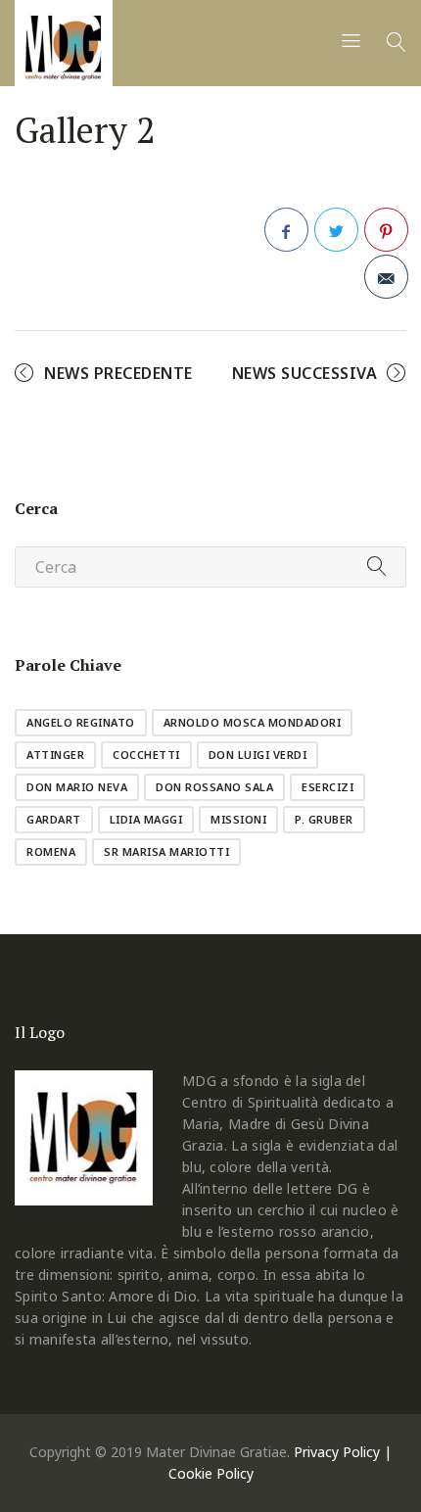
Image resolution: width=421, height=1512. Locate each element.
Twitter (336, 230)
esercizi (327, 787)
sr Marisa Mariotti (166, 851)
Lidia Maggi (146, 819)
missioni (238, 819)
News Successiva (305, 373)
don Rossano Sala (214, 787)
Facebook (286, 230)
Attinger (55, 754)
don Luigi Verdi (258, 754)
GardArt (53, 819)
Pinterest (386, 230)
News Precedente (118, 373)
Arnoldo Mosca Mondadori (253, 722)
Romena (50, 851)
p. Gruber (324, 819)
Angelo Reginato (80, 722)
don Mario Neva (76, 787)
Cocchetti (146, 754)
